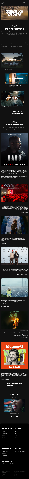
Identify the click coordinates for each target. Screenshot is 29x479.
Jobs (3, 441)
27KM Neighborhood (20, 451)
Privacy (3, 474)
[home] (2, 3)
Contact (4, 443)
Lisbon (16, 437)
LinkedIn (4, 455)
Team (3, 439)
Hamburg (17, 431)
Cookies (16, 475)
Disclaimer (4, 475)
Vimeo (4, 453)
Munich (16, 435)
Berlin (16, 433)
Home (3, 431)
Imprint (15, 474)
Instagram (5, 451)
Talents (4, 437)
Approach (4, 433)
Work (3, 435)
